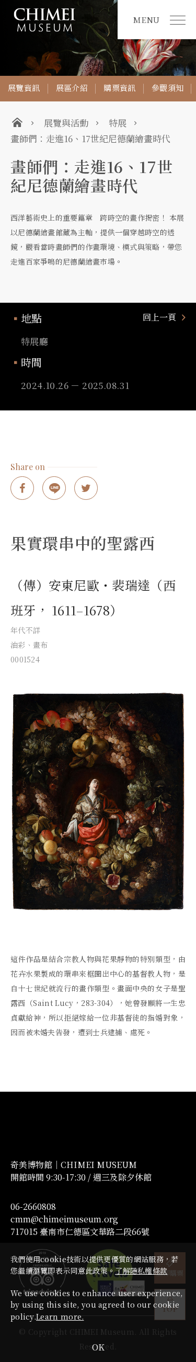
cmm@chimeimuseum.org (64, 1219)
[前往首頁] (58, 19)
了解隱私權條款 (141, 1270)
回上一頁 (159, 317)
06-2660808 (33, 1207)
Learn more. (60, 1316)
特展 (117, 122)
